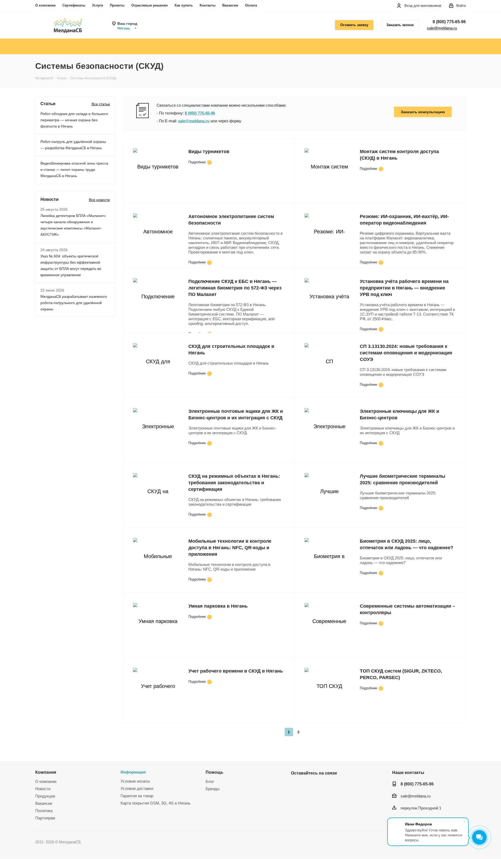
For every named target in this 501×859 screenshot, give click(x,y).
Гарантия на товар (137, 796)
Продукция (45, 796)
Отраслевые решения (149, 5)
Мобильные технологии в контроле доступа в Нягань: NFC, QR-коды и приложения (229, 548)
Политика (43, 810)
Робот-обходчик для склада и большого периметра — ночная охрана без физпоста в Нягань (74, 120)
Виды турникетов (208, 151)
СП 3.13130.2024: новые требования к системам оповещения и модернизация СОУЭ (406, 353)
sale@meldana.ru (442, 28)
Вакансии (230, 5)
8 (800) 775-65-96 (449, 22)
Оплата (251, 5)
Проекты (117, 5)
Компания (45, 772)
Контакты (208, 5)
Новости (42, 789)
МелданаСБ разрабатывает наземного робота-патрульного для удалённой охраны (73, 302)
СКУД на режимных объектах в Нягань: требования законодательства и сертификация (234, 483)
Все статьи (101, 104)
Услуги (97, 5)
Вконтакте (296, 785)
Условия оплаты (135, 781)
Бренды (213, 789)
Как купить (184, 5)
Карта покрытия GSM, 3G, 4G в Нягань (155, 803)
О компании (45, 5)
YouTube (309, 785)
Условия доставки (137, 788)
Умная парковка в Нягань (218, 606)
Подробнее (197, 162)
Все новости (99, 200)
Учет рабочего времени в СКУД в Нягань (235, 671)
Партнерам (45, 818)
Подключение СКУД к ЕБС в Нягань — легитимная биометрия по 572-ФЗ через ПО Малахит (235, 288)
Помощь (214, 772)
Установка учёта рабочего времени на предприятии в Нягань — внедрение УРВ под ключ (404, 288)
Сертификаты (73, 5)
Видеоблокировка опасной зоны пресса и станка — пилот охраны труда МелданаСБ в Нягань (74, 169)
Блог (210, 781)
